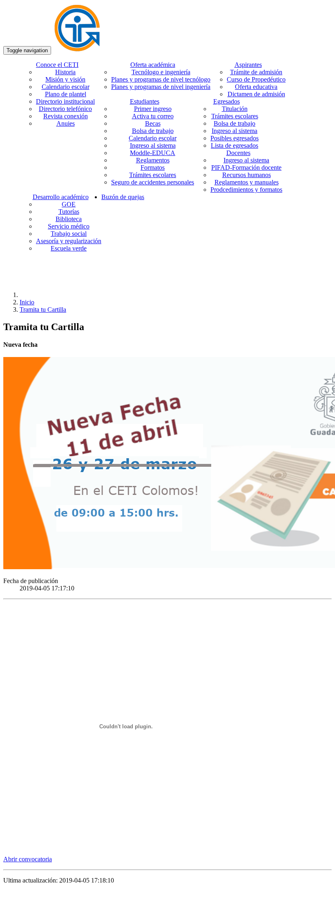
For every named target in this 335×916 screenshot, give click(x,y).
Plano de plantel (65, 94)
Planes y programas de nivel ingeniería (160, 86)
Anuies (65, 123)
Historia (65, 72)
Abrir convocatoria (27, 859)
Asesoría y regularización (68, 240)
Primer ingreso (153, 108)
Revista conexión (65, 116)
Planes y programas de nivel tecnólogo (160, 79)
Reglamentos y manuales (246, 182)
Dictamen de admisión (256, 94)
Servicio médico (68, 226)
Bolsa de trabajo (153, 130)
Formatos (153, 167)
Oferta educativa (256, 86)
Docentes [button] (238, 152)
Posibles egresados (234, 138)
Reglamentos (153, 160)
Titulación (235, 108)
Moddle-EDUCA (152, 152)
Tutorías (68, 211)
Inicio (27, 302)
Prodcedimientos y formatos (246, 189)
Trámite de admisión (256, 72)
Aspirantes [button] (248, 64)
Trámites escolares (152, 174)
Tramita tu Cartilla (43, 309)
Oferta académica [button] (152, 64)
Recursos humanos (246, 174)
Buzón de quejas (122, 196)
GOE (69, 204)
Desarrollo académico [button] (61, 196)
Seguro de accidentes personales (152, 182)
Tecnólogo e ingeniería (161, 72)
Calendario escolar (65, 86)
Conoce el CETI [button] (57, 64)
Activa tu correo (153, 116)
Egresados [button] (226, 101)
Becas (153, 123)
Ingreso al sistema (153, 145)
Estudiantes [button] (144, 101)
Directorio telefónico (65, 108)
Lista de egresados (234, 145)
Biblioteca (69, 218)
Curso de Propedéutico (256, 79)
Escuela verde (69, 248)
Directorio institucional (65, 101)
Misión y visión (65, 79)
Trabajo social (69, 233)
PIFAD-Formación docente (246, 167)
